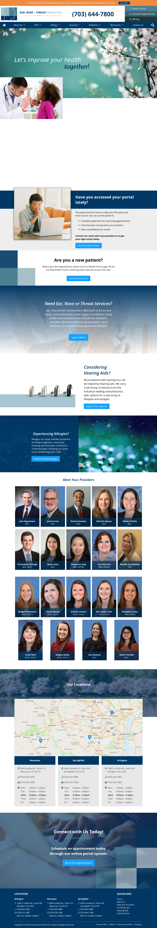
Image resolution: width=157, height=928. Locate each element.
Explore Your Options (96, 406)
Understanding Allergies (46, 458)
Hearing (73, 25)
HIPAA (111, 924)
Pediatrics (94, 25)
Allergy (53, 25)
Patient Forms (123, 913)
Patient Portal (139, 8)
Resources (115, 25)
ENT (37, 25)
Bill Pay (135, 19)
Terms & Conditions (125, 924)
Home (4, 25)
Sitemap (138, 924)
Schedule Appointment (143, 13)
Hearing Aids (122, 910)
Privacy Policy (101, 924)
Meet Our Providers (125, 904)
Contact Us (138, 25)
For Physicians (123, 907)
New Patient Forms (78, 278)
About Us (18, 25)
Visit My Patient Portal (88, 245)
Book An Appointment (78, 863)
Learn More (124, 3)
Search (152, 25)
